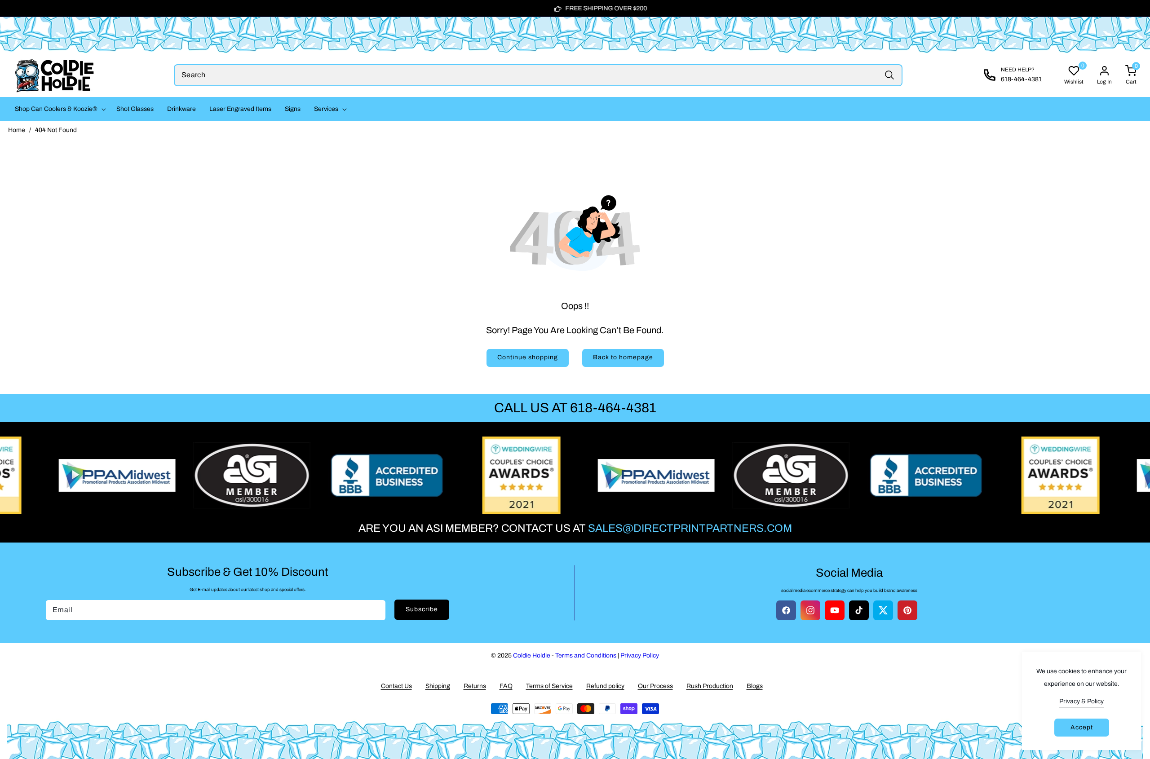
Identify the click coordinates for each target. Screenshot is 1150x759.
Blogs (755, 686)
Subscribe (422, 609)
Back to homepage (623, 357)
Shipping (437, 686)
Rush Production (709, 686)
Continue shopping (527, 357)
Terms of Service (549, 686)
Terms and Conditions (585, 655)
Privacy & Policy (1081, 701)
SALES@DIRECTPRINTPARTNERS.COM (690, 528)
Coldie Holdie (531, 655)
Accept (1081, 727)
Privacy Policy (639, 655)
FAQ (506, 686)
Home (16, 130)
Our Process (655, 686)
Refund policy (605, 686)
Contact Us (396, 686)
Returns (475, 686)
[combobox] (538, 75)
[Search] (889, 75)
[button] (59, 109)
